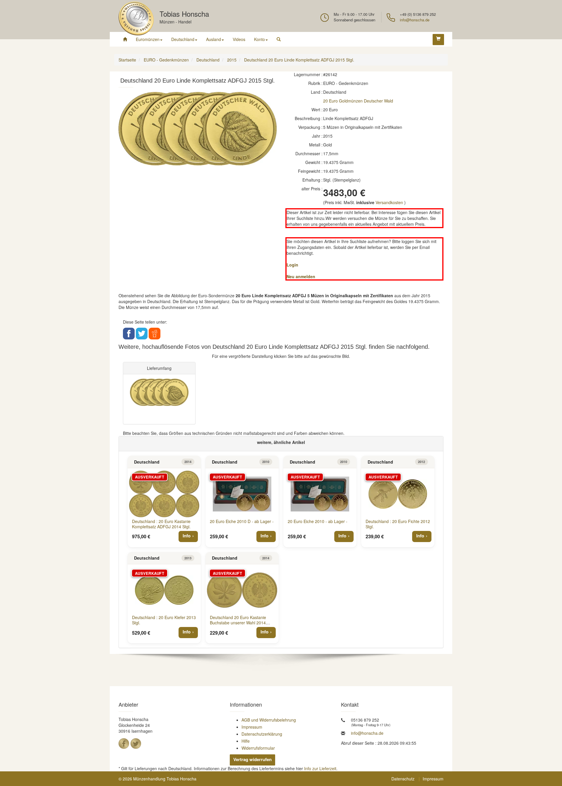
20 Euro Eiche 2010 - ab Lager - (317, 521)
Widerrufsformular (258, 748)
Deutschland (182, 39)
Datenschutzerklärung (261, 734)
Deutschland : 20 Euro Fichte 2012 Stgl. (398, 523)
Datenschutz (402, 779)
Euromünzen (148, 39)
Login (292, 265)
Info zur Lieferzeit (320, 768)
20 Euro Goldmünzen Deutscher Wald (358, 101)
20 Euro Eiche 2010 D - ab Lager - (242, 521)
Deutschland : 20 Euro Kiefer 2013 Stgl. (164, 620)
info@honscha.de (414, 20)
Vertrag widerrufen (252, 759)
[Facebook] (124, 743)
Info (187, 535)
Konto (259, 39)
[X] (136, 743)
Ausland (213, 39)
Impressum (251, 727)
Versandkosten (389, 202)
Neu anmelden (301, 276)
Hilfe (245, 741)
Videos (239, 39)
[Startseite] (125, 39)
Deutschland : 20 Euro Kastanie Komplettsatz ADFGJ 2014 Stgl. (161, 523)
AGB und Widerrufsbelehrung (268, 720)
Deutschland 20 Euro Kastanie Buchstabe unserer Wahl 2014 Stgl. (238, 622)
